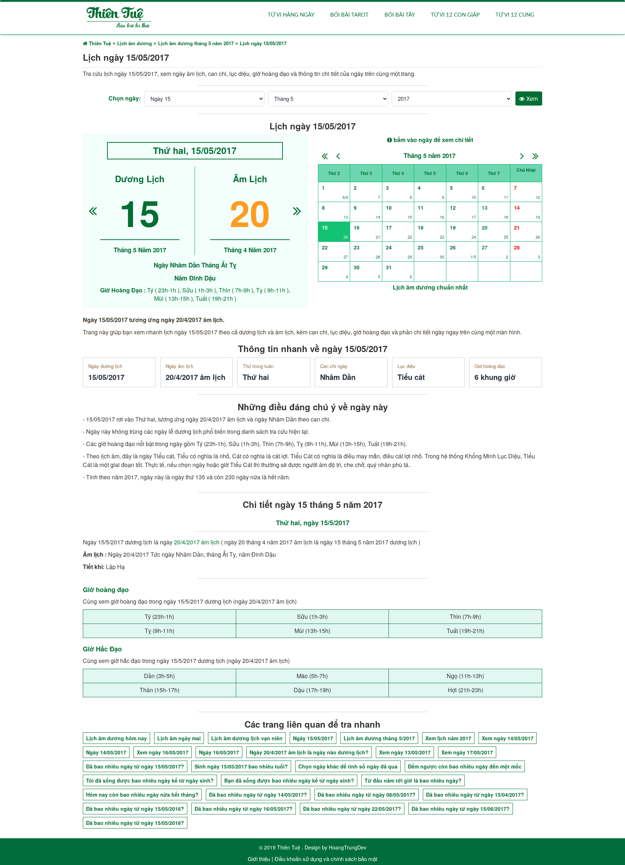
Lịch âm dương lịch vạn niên (246, 738)
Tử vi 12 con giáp (455, 15)
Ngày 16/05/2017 (219, 752)
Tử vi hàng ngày (291, 15)
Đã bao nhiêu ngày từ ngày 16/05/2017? (244, 808)
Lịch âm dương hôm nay (116, 738)
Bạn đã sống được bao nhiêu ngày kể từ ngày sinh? (289, 780)
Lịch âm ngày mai (179, 738)
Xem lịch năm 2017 (448, 738)
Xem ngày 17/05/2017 (467, 752)
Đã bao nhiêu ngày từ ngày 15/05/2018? (135, 822)
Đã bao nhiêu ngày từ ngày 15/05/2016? (135, 808)
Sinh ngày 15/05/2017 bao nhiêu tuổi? (241, 766)
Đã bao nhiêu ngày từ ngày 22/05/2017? (352, 808)
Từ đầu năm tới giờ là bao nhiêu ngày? (413, 780)
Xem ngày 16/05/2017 (162, 752)
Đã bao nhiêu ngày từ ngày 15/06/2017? (461, 808)
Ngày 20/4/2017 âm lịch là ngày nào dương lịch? (309, 752)
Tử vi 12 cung (515, 15)
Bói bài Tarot (349, 15)
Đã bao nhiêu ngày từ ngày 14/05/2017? (258, 794)
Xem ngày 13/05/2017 (405, 752)
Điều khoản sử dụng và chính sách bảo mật (326, 858)
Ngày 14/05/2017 (106, 752)
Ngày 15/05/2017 (313, 738)
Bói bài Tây (399, 15)
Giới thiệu (259, 858)
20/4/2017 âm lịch (197, 542)
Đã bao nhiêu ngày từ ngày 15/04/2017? (475, 794)
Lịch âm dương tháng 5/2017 (379, 738)
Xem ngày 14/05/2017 (507, 738)
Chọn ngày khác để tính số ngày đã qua (347, 766)
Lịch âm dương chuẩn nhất (430, 287)
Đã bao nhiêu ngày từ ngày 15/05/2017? (135, 766)
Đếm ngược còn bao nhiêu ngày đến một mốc (465, 766)
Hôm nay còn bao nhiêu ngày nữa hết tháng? (142, 794)
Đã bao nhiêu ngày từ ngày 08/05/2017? (367, 794)
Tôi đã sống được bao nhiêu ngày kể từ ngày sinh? (150, 780)
